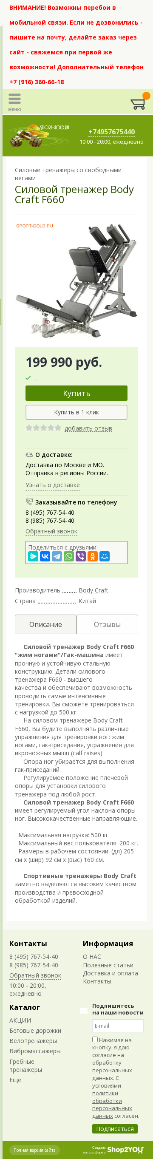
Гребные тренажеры (25, 1065)
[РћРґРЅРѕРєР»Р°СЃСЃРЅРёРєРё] (93, 556)
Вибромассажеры (35, 1051)
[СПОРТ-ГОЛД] (39, 136)
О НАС (92, 956)
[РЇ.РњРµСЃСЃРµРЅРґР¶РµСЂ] (33, 556)
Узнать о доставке (53, 485)
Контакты (28, 943)
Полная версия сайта (35, 1150)
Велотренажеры (33, 1041)
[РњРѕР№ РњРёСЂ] (104, 556)
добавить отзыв (88, 428)
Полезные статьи (108, 965)
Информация (108, 943)
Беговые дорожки (35, 1030)
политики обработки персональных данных (112, 1104)
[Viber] (81, 556)
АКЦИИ (20, 1020)
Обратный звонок (51, 531)
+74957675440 (111, 131)
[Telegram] (57, 556)
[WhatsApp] (69, 556)
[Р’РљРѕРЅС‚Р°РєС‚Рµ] (45, 556)
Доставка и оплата (110, 973)
